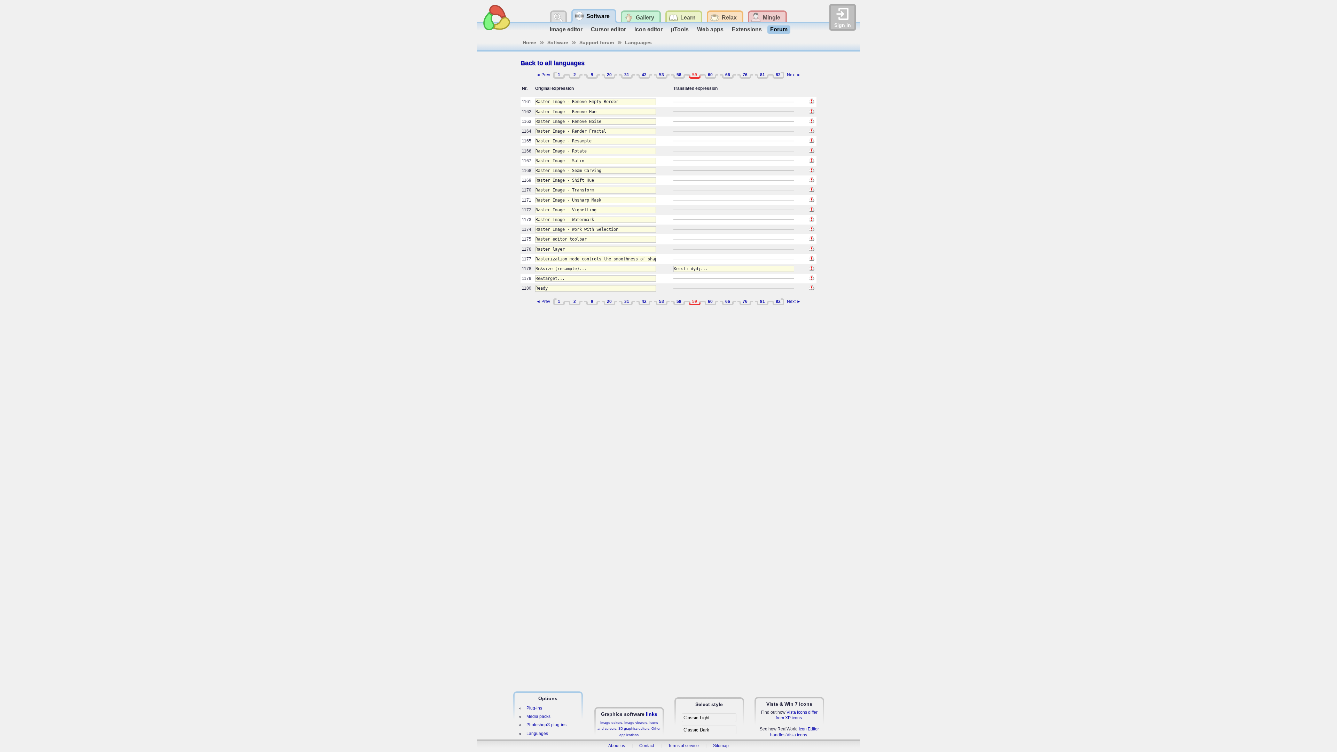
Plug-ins (534, 708)
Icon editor (648, 29)
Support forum (596, 42)
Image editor (566, 29)
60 (710, 74)
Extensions (747, 29)
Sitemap (721, 745)
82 (778, 74)
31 (626, 74)
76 (745, 74)
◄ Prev (543, 74)
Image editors (611, 722)
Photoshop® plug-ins (546, 724)
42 (644, 74)
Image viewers (635, 722)
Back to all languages (553, 63)
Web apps (710, 29)
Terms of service (683, 745)
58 (679, 74)
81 (762, 74)
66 (727, 74)
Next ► (794, 74)
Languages (638, 42)
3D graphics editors (633, 728)
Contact (646, 745)
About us (616, 745)
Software (557, 42)
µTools (680, 29)
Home (529, 42)
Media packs (538, 716)
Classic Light (696, 717)
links (651, 714)
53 (661, 74)
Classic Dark (696, 730)
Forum (779, 29)
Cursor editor (608, 29)
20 (609, 74)
